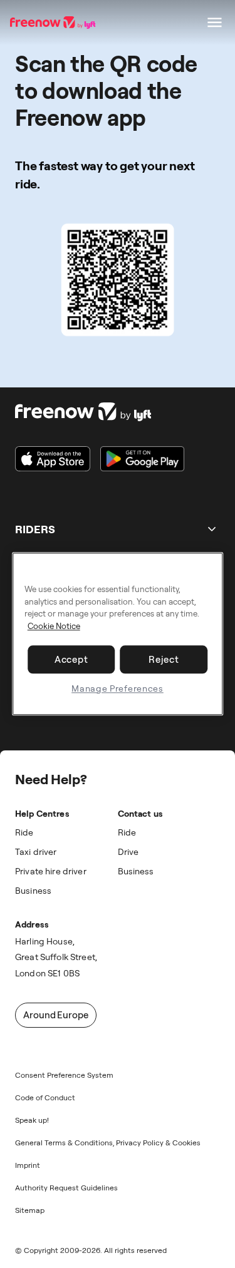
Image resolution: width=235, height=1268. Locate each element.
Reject (164, 659)
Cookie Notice (54, 626)
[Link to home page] (54, 22)
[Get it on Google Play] (142, 458)
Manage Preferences (117, 688)
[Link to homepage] (99, 411)
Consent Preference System (64, 1075)
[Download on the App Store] (52, 458)
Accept (71, 659)
